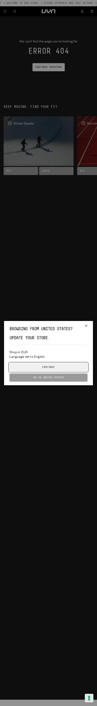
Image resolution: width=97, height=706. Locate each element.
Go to (48, 377)
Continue (48, 367)
